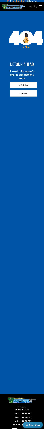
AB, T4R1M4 (25, 409)
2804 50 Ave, (22, 407)
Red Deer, (18, 409)
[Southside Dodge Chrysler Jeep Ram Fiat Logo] (13, 6)
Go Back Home (23, 85)
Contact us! (23, 93)
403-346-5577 (26, 413)
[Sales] (35, 6)
